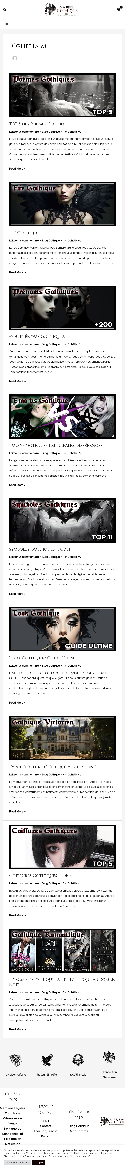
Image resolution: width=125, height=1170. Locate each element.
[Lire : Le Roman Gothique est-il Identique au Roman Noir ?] (62, 950)
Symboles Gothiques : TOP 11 (39, 549)
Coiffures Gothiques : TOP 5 (40, 876)
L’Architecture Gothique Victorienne (52, 767)
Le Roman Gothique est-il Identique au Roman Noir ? (62, 982)
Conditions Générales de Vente (12, 1118)
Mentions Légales (12, 1108)
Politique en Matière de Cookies (12, 1144)
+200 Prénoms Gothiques (37, 336)
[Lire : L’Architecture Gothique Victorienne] (62, 738)
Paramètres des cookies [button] (17, 1162)
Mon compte (79, 1131)
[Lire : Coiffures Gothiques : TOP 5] (62, 846)
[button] (5, 9)
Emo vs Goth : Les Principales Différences (55, 445)
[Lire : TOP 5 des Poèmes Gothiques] (62, 95)
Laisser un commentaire (24, 131)
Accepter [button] (38, 1162)
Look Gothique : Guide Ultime (42, 658)
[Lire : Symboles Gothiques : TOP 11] (62, 520)
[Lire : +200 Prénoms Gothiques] (62, 307)
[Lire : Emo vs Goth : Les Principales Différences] (62, 416)
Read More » (17, 168)
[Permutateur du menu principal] (6, 24)
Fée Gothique (24, 233)
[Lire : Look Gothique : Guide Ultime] (62, 629)
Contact (45, 1126)
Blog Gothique (51, 131)
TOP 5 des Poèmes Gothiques (40, 124)
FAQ (46, 1121)
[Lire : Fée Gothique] (62, 203)
